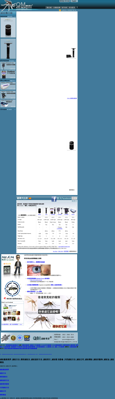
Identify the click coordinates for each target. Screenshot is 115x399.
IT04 (46, 214)
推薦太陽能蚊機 (23, 348)
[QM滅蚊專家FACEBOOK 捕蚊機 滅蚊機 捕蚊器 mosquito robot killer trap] (13, 323)
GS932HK (53, 214)
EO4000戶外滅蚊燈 (46, 345)
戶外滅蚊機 (37, 345)
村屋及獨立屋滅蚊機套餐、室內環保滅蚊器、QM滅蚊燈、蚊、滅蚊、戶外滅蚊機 (43, 346)
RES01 (73, 214)
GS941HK (60, 214)
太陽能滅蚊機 (73, 346)
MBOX (39, 214)
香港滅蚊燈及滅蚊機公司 (12, 345)
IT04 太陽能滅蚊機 (72, 98)
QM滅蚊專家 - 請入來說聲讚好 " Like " (12, 324)
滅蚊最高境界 (4, 369)
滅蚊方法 (3, 373)
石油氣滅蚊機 (6, 346)
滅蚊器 (32, 345)
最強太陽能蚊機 (8, 348)
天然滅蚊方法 (4, 387)
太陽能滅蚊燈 (66, 345)
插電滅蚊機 (16, 348)
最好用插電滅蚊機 (32, 348)
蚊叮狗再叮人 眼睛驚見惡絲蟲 (36, 262)
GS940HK (66, 214)
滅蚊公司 (3, 391)
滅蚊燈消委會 (4, 384)
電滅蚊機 (13, 346)
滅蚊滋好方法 (4, 380)
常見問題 (66, 251)
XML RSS (60, 251)
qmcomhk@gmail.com (64, 246)
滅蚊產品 (3, 395)
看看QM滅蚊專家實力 (56, 285)
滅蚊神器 (72, 345)
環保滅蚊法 (3, 377)
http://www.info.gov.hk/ (36, 280)
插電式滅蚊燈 (25, 345)
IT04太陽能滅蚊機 (57, 345)
